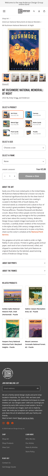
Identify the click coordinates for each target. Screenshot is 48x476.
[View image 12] (25, 78)
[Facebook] (12, 423)
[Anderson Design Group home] (24, 11)
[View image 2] (15, 78)
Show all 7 (5, 84)
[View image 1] (6, 78)
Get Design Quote (9, 467)
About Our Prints (9, 263)
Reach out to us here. (26, 418)
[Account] (39, 11)
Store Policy (30, 451)
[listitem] (35, 114)
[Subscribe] (37, 388)
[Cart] (44, 11)
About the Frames (9, 270)
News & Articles (32, 447)
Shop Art (5, 18)
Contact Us (6, 463)
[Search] (33, 11)
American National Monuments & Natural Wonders (21, 22)
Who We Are (30, 439)
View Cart (5, 447)
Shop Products (7, 443)
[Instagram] (3, 423)
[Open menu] (4, 11)
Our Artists (30, 443)
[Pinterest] (8, 423)
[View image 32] (43, 78)
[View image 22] (34, 78)
